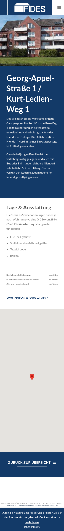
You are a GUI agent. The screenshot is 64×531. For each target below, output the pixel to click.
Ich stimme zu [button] (32, 526)
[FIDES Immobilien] (26, 7)
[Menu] (59, 7)
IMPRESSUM (11, 506)
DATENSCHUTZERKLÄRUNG (29, 506)
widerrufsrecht (50, 506)
